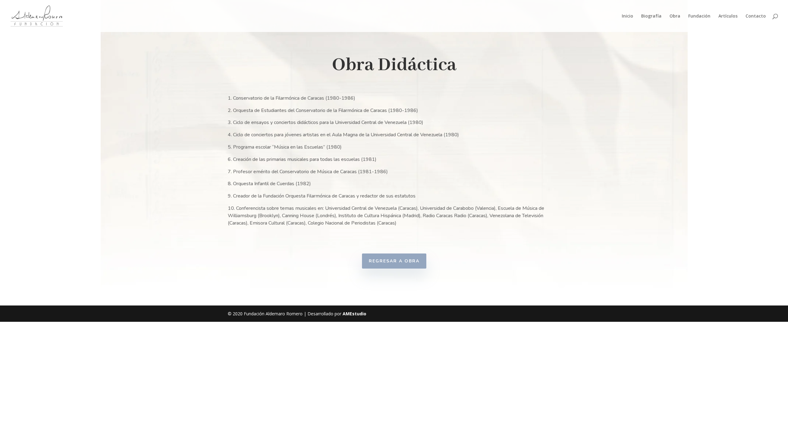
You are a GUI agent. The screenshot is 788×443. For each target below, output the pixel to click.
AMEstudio (354, 314)
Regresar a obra (394, 261)
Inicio (627, 16)
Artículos (728, 16)
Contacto (756, 16)
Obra (674, 16)
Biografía (651, 16)
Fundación (699, 16)
